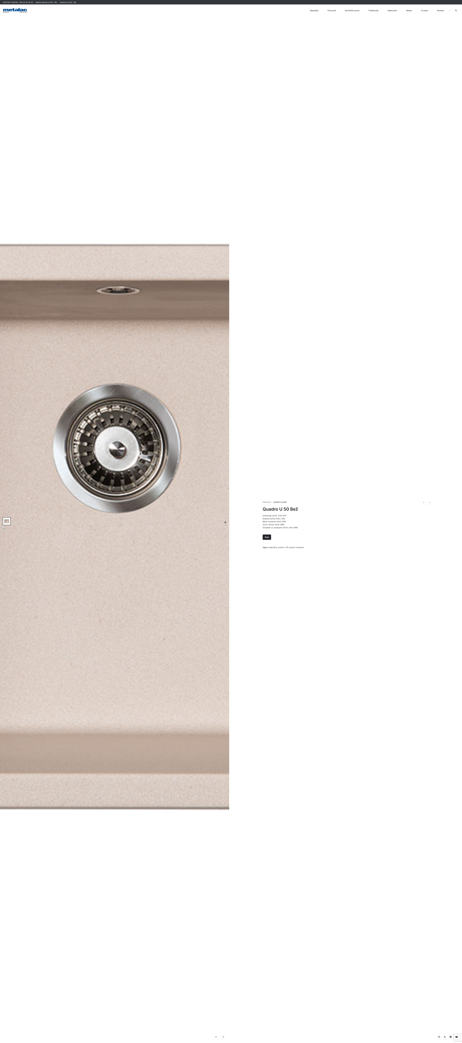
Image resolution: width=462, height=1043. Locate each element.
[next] (429, 502)
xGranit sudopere (296, 547)
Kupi (267, 537)
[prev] (423, 502)
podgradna (272, 547)
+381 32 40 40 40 (26, 2)
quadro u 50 (283, 547)
